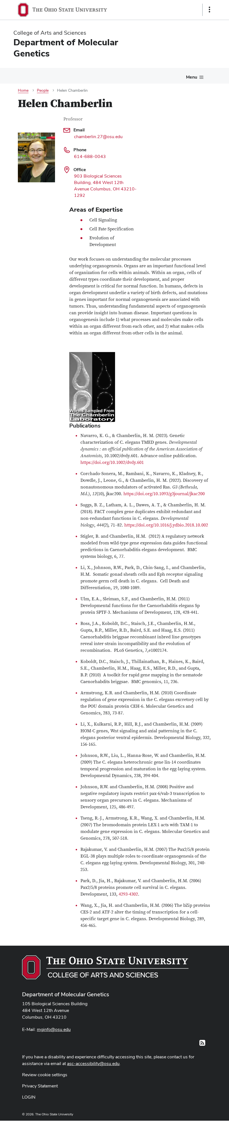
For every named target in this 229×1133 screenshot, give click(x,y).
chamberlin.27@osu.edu (98, 137)
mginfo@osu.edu (54, 1029)
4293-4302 (128, 894)
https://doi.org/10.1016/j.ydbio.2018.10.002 (166, 525)
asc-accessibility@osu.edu (93, 1063)
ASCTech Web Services (189, 1125)
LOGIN (28, 1097)
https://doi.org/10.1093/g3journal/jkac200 (164, 494)
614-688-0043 (90, 156)
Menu (191, 77)
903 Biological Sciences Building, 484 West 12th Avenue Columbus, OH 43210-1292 (105, 185)
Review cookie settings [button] (44, 1075)
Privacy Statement (40, 1086)
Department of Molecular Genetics (65, 994)
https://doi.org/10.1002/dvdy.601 (112, 462)
